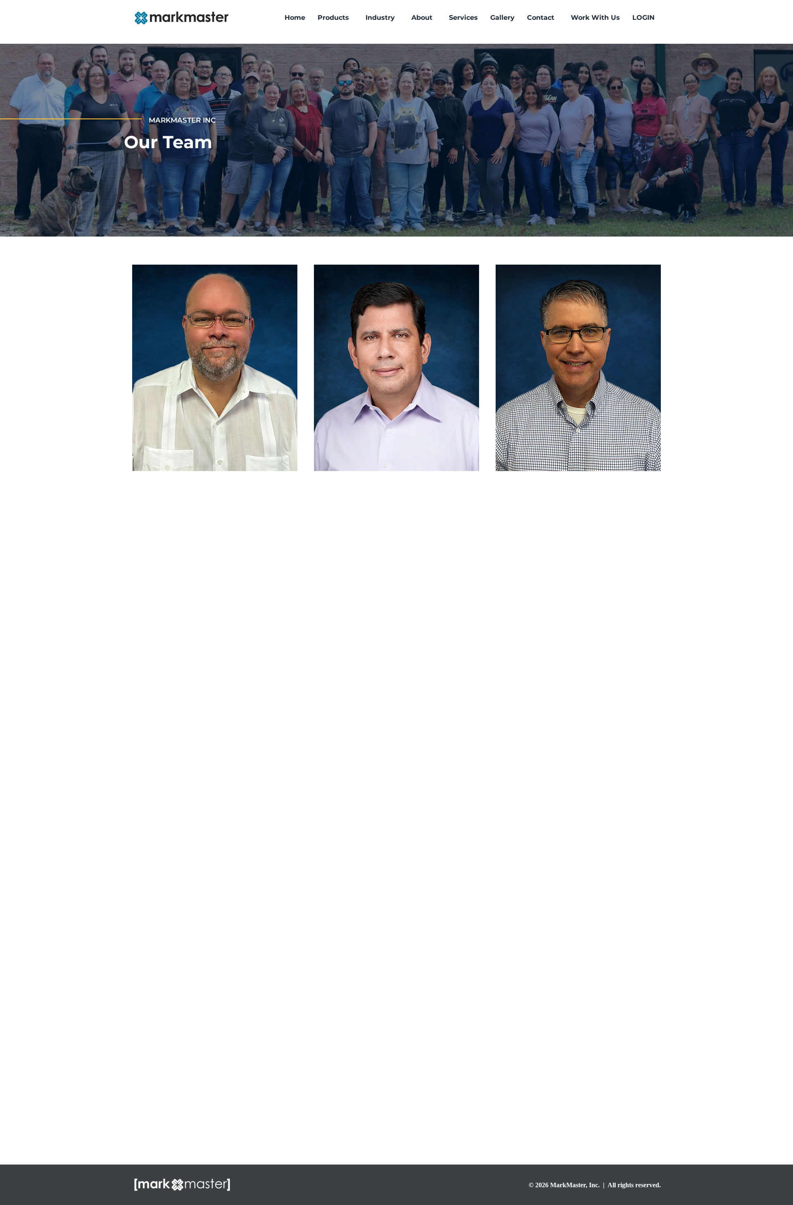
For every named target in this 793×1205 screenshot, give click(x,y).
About (421, 17)
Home (295, 17)
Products (333, 17)
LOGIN (643, 17)
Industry (380, 17)
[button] (335, 17)
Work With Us (595, 17)
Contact (540, 17)
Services (463, 17)
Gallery (502, 17)
